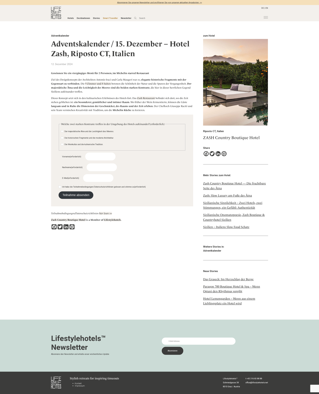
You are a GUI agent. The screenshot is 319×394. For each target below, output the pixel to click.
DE (262, 8)
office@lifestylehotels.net (256, 382)
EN (266, 8)
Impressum (80, 386)
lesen (106, 213)
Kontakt (78, 383)
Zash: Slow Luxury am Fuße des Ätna (227, 195)
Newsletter (126, 18)
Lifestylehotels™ (230, 378)
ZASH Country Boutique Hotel (231, 137)
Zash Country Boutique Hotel (68, 219)
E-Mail (70, 178)
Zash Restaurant (146, 98)
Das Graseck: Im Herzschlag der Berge (228, 279)
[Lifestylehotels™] (56, 18)
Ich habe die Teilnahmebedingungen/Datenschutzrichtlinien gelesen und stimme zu (104, 187)
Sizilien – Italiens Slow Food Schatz (226, 227)
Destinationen (83, 18)
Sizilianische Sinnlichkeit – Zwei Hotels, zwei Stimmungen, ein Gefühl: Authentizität (232, 205)
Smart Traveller (110, 18)
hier (101, 213)
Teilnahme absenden (76, 195)
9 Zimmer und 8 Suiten (98, 83)
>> (110, 213)
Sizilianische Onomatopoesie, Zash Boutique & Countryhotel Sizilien (234, 217)
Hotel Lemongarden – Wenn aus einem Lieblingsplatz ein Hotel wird (229, 301)
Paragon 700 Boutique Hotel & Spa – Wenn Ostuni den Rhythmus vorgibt (231, 289)
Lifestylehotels (112, 219)
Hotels (71, 18)
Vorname (71, 156)
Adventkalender (60, 35)
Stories (96, 18)
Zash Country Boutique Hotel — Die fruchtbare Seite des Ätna (234, 186)
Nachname (72, 167)
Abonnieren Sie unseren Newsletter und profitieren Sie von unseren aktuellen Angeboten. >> (159, 2)
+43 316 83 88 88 (254, 378)
